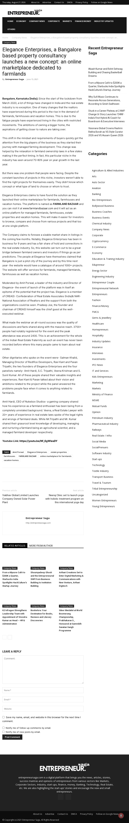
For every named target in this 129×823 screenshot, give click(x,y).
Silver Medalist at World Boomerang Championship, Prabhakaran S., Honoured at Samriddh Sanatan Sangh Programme (70, 620)
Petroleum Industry (102, 417)
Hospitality (97, 335)
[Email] (44, 86)
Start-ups (97, 459)
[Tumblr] (52, 86)
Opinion (96, 412)
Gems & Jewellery (101, 317)
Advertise (46, 2)
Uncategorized (100, 494)
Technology (98, 465)
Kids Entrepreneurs (102, 376)
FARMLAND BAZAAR (27, 456)
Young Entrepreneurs (103, 506)
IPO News (97, 364)
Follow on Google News (101, 2)
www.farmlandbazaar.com (38, 208)
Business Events (101, 217)
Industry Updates (104, 21)
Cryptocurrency (100, 241)
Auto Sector (98, 182)
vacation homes (11, 460)
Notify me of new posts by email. (23, 732)
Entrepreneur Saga (14, 79)
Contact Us (59, 2)
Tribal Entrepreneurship (104, 488)
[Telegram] (59, 86)
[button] (123, 21)
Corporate (54, 21)
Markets (67, 21)
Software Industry (101, 453)
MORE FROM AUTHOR (41, 545)
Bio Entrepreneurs (102, 199)
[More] (75, 86)
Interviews (97, 353)
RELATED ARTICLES (14, 545)
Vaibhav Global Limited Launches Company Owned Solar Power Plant (20, 499)
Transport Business (102, 476)
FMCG (95, 311)
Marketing (97, 382)
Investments (98, 359)
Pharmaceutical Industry (105, 423)
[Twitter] (13, 86)
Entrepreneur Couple (103, 282)
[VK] (67, 86)
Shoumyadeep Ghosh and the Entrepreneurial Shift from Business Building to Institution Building (42, 579)
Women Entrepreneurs (104, 500)
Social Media (99, 441)
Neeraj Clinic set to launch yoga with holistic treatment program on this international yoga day (64, 499)
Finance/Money (83, 21)
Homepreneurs (100, 329)
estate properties (59, 452)
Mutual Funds (99, 406)
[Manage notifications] (121, 815)
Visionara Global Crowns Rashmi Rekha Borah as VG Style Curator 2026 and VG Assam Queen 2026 (105, 132)
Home (10, 21)
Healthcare (98, 323)
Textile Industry (100, 471)
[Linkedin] (36, 86)
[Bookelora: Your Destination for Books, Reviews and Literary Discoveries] (43, 599)
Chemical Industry (101, 223)
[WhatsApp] (29, 86)
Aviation (96, 188)
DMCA (69, 2)
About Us (35, 2)
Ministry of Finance (102, 394)
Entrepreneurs (99, 294)
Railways (96, 429)
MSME (95, 400)
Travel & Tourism (101, 482)
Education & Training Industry (108, 258)
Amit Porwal (18, 452)
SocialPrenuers (100, 447)
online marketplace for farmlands (55, 456)
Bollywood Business (103, 205)
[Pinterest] (21, 86)
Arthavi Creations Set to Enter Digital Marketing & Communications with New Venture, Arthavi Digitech (71, 579)
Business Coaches (102, 211)
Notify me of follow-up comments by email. (28, 728)
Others (11, 29)
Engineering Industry (103, 276)
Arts (94, 176)
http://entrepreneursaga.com (38, 523)
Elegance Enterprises (37, 452)
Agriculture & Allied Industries (108, 170)
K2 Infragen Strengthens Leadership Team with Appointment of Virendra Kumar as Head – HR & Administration (14, 617)
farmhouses (9, 456)
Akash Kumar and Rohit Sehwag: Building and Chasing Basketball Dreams (105, 72)
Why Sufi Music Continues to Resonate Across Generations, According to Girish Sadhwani (104, 100)
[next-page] (10, 637)
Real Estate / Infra (102, 435)
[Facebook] (5, 86)
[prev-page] (4, 637)
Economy (21, 21)
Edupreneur (98, 264)
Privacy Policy (82, 2)
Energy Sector (99, 270)
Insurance (97, 347)
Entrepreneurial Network (105, 288)
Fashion (96, 300)
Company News (37, 21)
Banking (96, 194)
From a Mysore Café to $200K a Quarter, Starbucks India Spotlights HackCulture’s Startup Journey (14, 579)
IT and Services (100, 370)
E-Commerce (99, 247)
